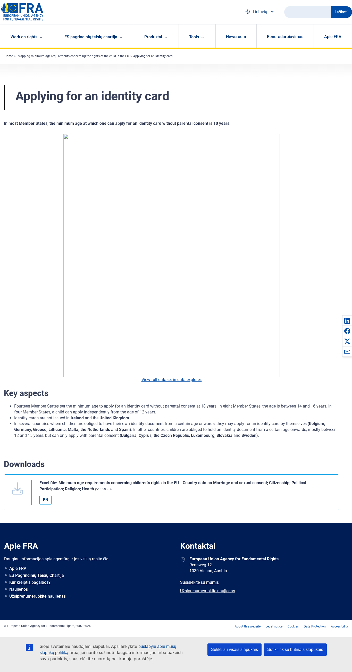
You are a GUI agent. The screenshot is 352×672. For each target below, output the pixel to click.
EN (45, 499)
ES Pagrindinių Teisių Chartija (36, 575)
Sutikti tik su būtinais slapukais (295, 649)
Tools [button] (194, 36)
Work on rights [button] (24, 36)
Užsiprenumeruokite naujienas (37, 596)
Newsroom (236, 36)
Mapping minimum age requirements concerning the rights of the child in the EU (73, 56)
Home (8, 56)
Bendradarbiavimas (285, 36)
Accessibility (339, 626)
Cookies (293, 626)
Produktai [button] (153, 36)
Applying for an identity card (153, 56)
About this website (248, 626)
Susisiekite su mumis (199, 582)
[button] (347, 320)
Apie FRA (332, 36)
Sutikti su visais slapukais (234, 649)
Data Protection (315, 626)
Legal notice (274, 626)
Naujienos (18, 589)
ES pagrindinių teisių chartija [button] (90, 36)
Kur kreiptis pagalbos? (30, 582)
